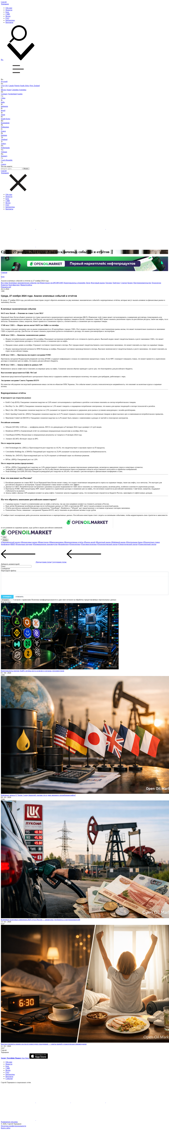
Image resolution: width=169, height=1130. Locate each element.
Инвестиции (45, 283)
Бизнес (130, 283)
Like (4, 537)
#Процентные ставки (151, 542)
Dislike (5, 540)
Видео (8, 16)
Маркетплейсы (26, 285)
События (9, 1079)
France (3, 131)
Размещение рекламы (9, 1122)
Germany (4, 94)
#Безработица (63, 544)
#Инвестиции (43, 542)
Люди (88, 283)
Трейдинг (116, 283)
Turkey (3, 144)
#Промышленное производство (45, 544)
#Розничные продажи (23, 544)
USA (3, 86)
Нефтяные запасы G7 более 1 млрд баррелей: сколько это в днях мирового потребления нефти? (38, 795)
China (3, 98)
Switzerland (12, 94)
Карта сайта (5, 1128)
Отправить (7, 597)
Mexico (3, 90)
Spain (9, 90)
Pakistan (4, 135)
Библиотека (10, 20)
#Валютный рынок (103, 542)
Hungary (4, 156)
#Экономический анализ (10, 542)
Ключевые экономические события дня (24, 283)
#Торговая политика (89, 544)
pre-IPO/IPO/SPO (57, 283)
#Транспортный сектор (147, 544)
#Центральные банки (134, 542)
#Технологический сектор (107, 544)
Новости (9, 10)
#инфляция (5, 544)
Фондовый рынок (98, 283)
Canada (11, 86)
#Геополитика (74, 544)
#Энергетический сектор (128, 544)
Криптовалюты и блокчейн (74, 283)
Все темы (4, 283)
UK (6, 86)
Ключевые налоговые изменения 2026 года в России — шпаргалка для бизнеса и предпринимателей (40, 920)
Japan (3, 115)
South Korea (5, 119)
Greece (3, 164)
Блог (7, 12)
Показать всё (6, 287)
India (3, 102)
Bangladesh (5, 123)
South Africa (24, 86)
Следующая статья (59, 562)
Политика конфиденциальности (13, 1126)
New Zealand (35, 86)
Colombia (15, 90)
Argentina (22, 90)
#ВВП (12, 544)
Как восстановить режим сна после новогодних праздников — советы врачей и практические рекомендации (44, 1044)
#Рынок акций (89, 542)
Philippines (5, 127)
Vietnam (4, 152)
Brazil (3, 110)
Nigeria (17, 86)
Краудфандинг (14, 285)
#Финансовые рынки (29, 542)
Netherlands (5, 148)
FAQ (7, 18)
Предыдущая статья (43, 562)
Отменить (19, 597)
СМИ (8, 14)
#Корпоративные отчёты (73, 542)
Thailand (4, 139)
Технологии (156, 283)
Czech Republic (7, 160)
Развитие (4, 285)
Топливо (108, 283)
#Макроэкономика (56, 542)
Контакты (9, 22)
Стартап (124, 283)
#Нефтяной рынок (118, 542)
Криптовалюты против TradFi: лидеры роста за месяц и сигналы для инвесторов (32, 671)
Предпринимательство (142, 283)
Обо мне (9, 8)
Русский (4, 81)
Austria (19, 94)
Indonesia (4, 106)
